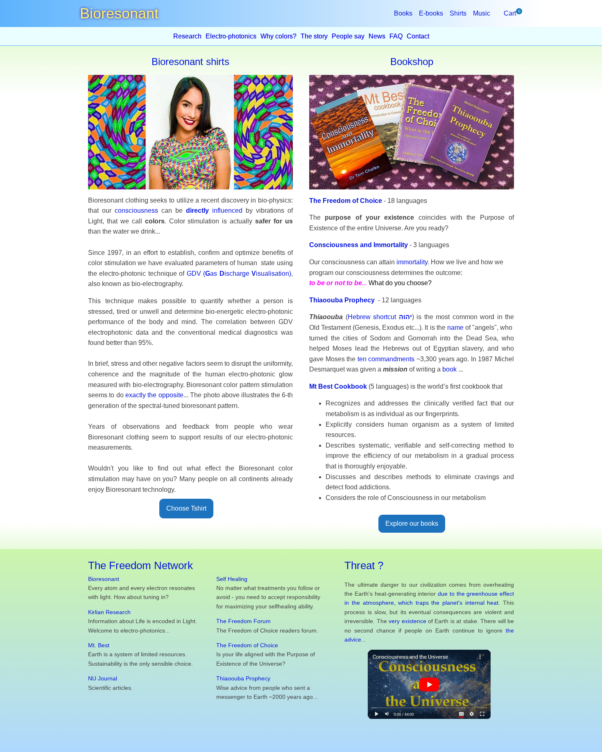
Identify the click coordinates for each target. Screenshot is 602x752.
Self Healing (231, 579)
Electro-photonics (231, 36)
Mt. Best (98, 645)
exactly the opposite (154, 395)
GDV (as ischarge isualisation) (239, 273)
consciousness (136, 210)
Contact (418, 36)
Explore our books (411, 523)
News (377, 36)
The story (314, 36)
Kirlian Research (109, 612)
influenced (214, 210)
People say (348, 36)
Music (481, 13)
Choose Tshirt (186, 508)
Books (403, 13)
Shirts (458, 13)
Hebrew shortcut (380, 316)
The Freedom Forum (243, 621)
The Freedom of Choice (345, 200)
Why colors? (278, 36)
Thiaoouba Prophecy (243, 678)
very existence (407, 621)
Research (187, 36)
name (455, 327)
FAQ (396, 36)
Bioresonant (103, 579)
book (449, 369)
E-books (431, 13)
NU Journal (102, 678)
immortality (412, 262)
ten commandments (386, 359)
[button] (510, 13)
